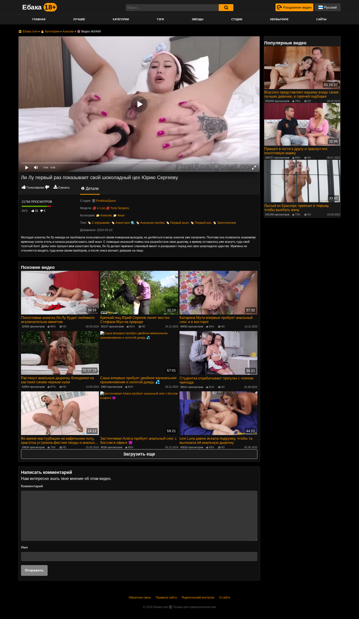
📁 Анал (119, 215)
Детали (92, 188)
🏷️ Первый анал (177, 222)
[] (226, 7)
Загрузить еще (139, 454)
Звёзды (197, 19)
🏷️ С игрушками (98, 222)
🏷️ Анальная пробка (150, 222)
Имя (24, 547)
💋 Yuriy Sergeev (117, 208)
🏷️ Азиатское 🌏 (122, 222)
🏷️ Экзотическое (224, 222)
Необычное (279, 19)
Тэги (160, 19)
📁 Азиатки (104, 215)
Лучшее (79, 19)
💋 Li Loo (99, 208)
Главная (38, 19)
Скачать (64, 187)
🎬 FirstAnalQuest (104, 201)
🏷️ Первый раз (200, 222)
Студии (236, 19)
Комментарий (32, 486)
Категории (121, 19)
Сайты (321, 19)
